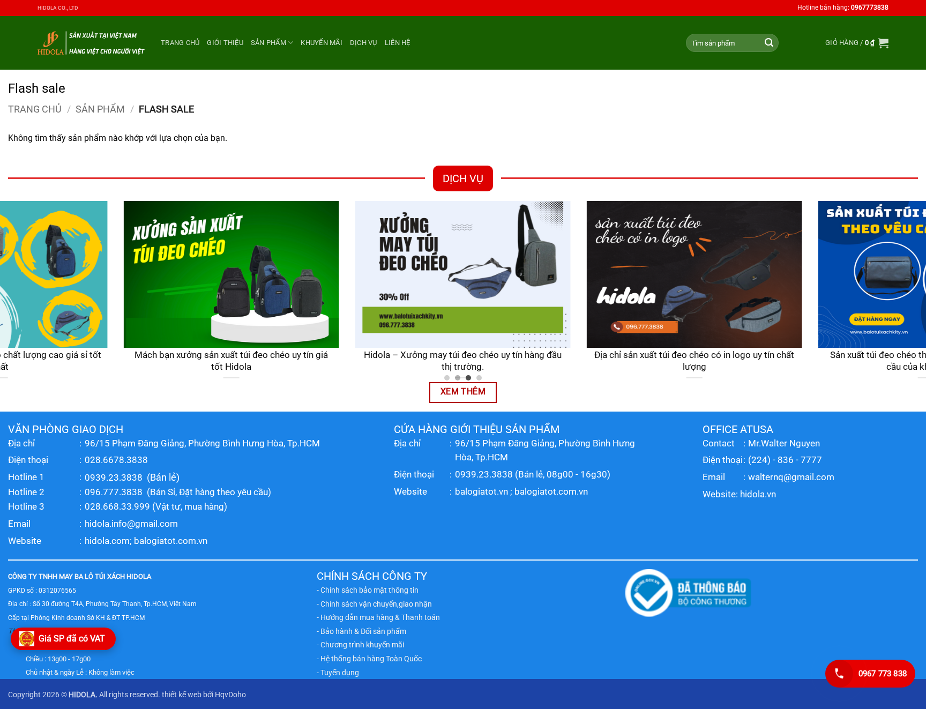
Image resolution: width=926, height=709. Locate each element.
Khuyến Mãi (321, 43)
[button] (856, 43)
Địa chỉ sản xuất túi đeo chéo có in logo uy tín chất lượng (128, 361)
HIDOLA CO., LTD (58, 8)
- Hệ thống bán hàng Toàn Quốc (369, 658)
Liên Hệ (397, 43)
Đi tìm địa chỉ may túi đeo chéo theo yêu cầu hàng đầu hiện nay (822, 361)
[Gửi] (769, 43)
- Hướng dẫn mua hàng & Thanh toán (378, 617)
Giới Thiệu (225, 43)
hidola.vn (758, 494)
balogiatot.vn (481, 491)
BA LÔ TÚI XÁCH (99, 576)
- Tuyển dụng (338, 672)
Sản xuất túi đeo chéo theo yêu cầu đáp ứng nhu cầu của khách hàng (359, 361)
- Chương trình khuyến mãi (360, 644)
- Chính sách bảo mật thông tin (368, 590)
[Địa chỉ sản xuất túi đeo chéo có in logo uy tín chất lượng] (128, 274)
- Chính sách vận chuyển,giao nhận (374, 604)
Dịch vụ (363, 43)
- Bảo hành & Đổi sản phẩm (361, 631)
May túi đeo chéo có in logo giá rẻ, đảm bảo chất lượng (591, 361)
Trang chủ (180, 43)
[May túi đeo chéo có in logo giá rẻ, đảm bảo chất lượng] (591, 274)
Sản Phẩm (268, 43)
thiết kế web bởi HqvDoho (204, 694)
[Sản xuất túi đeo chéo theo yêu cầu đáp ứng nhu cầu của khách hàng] (359, 274)
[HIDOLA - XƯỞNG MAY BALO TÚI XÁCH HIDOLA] (91, 42)
